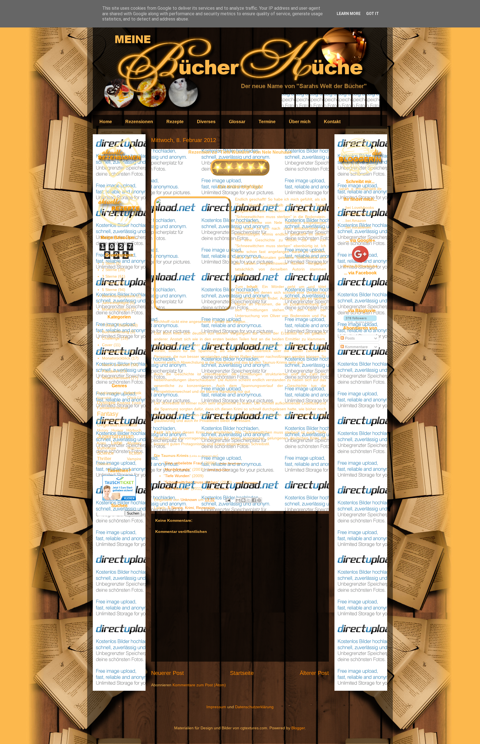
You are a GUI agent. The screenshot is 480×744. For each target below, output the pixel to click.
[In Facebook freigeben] (254, 500)
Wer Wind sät (177, 488)
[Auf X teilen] (248, 500)
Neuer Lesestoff (116, 365)
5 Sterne (175, 507)
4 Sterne (109, 283)
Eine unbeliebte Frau (183, 463)
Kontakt (332, 121)
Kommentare (356, 347)
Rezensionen (139, 121)
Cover (107, 345)
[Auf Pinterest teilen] (259, 500)
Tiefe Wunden (177, 476)
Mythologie (106, 448)
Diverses (206, 121)
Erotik (136, 403)
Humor (117, 430)
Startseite (242, 673)
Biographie (104, 397)
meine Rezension (230, 463)
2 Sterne (109, 269)
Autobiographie (109, 393)
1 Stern (108, 263)
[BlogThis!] (243, 500)
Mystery (134, 443)
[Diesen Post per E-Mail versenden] (238, 500)
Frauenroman (109, 420)
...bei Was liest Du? (359, 214)
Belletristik (132, 393)
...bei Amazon (354, 220)
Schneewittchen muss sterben (191, 482)
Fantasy (107, 413)
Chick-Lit (134, 398)
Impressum (216, 707)
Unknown (189, 499)
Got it (372, 13)
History (102, 430)
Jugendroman (115, 436)
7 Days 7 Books (115, 325)
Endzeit (123, 403)
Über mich (300, 121)
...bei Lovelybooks (358, 207)
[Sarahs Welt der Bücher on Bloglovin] (360, 321)
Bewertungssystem (118, 296)
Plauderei (110, 371)
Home (105, 121)
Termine (267, 121)
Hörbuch (133, 430)
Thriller (104, 458)
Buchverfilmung (115, 332)
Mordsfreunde (177, 469)
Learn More (349, 13)
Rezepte (175, 121)
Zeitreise (104, 464)
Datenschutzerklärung (254, 707)
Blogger (298, 728)
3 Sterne (109, 276)
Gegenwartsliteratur (117, 424)
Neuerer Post (167, 673)
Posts (349, 338)
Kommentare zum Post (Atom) (199, 685)
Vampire (134, 459)
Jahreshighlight (115, 302)
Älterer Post (314, 673)
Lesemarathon (115, 351)
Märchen (134, 448)
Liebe (116, 443)
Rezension (205, 507)
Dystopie (106, 402)
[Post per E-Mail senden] (228, 499)
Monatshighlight (116, 309)
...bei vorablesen (356, 227)
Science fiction (119, 453)
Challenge (111, 338)
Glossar (237, 121)
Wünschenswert (116, 378)
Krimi (189, 507)
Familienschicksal (112, 408)
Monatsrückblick (116, 358)
